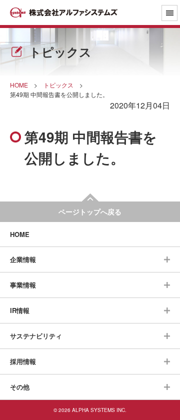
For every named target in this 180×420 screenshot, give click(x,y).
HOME (20, 234)
